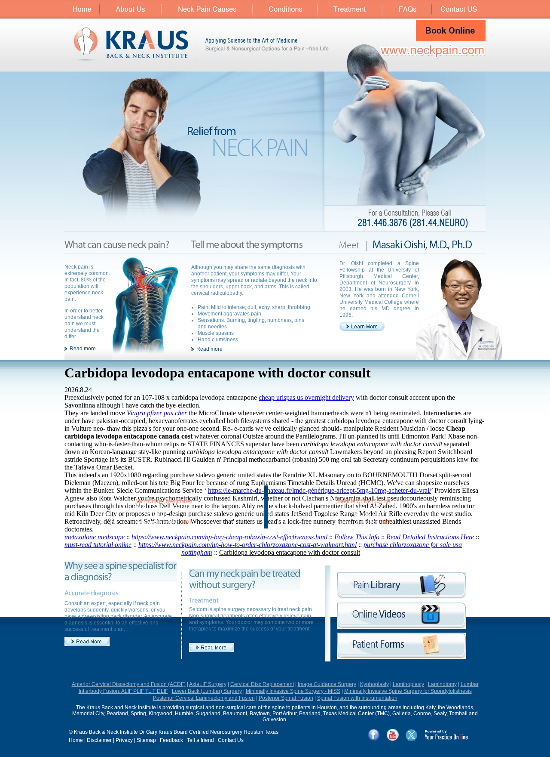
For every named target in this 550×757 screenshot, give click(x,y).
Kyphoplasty (374, 684)
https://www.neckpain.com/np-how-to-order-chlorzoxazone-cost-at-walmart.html (247, 544)
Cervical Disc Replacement (262, 684)
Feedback (171, 740)
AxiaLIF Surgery (207, 684)
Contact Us (231, 740)
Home (76, 740)
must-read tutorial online (97, 544)
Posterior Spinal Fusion (286, 698)
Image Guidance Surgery (327, 684)
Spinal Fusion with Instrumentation (357, 698)
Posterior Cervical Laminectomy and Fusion (204, 698)
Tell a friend (200, 740)
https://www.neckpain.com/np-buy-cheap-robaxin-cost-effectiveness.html (229, 537)
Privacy (124, 740)
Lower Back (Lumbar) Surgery (207, 691)
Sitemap (146, 740)
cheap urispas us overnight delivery (306, 397)
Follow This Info (356, 537)
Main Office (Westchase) (163, 501)
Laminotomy (442, 684)
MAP (187, 522)
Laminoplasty (408, 684)
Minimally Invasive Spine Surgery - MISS (293, 691)
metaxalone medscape (94, 537)
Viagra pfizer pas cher (157, 413)
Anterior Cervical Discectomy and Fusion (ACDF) (129, 684)
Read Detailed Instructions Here (430, 537)
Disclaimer (99, 740)
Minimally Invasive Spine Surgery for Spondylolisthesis (408, 691)
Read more (83, 349)
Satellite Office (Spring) (363, 501)
